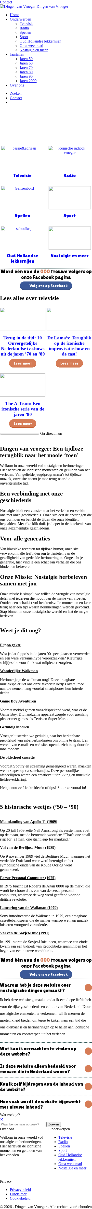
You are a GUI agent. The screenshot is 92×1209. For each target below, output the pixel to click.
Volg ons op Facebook (48, 285)
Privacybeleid (20, 1189)
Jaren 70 (26, 67)
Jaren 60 (26, 63)
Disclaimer (18, 1194)
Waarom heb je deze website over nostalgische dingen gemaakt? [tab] (35, 987)
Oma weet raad (31, 45)
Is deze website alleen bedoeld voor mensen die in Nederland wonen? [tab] (38, 1068)
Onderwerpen (20, 19)
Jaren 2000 (28, 81)
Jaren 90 (26, 76)
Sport (24, 37)
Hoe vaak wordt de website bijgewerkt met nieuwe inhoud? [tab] (40, 1104)
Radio (24, 28)
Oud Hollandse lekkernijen (40, 41)
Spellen (25, 32)
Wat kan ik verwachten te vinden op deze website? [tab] (38, 1051)
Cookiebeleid (20, 1198)
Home (14, 15)
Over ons (17, 85)
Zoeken (53, 1124)
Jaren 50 (26, 59)
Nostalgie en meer (34, 50)
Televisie (26, 24)
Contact (6, 2)
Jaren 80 (26, 72)
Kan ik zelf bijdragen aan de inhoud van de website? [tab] (41, 1086)
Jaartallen (17, 54)
